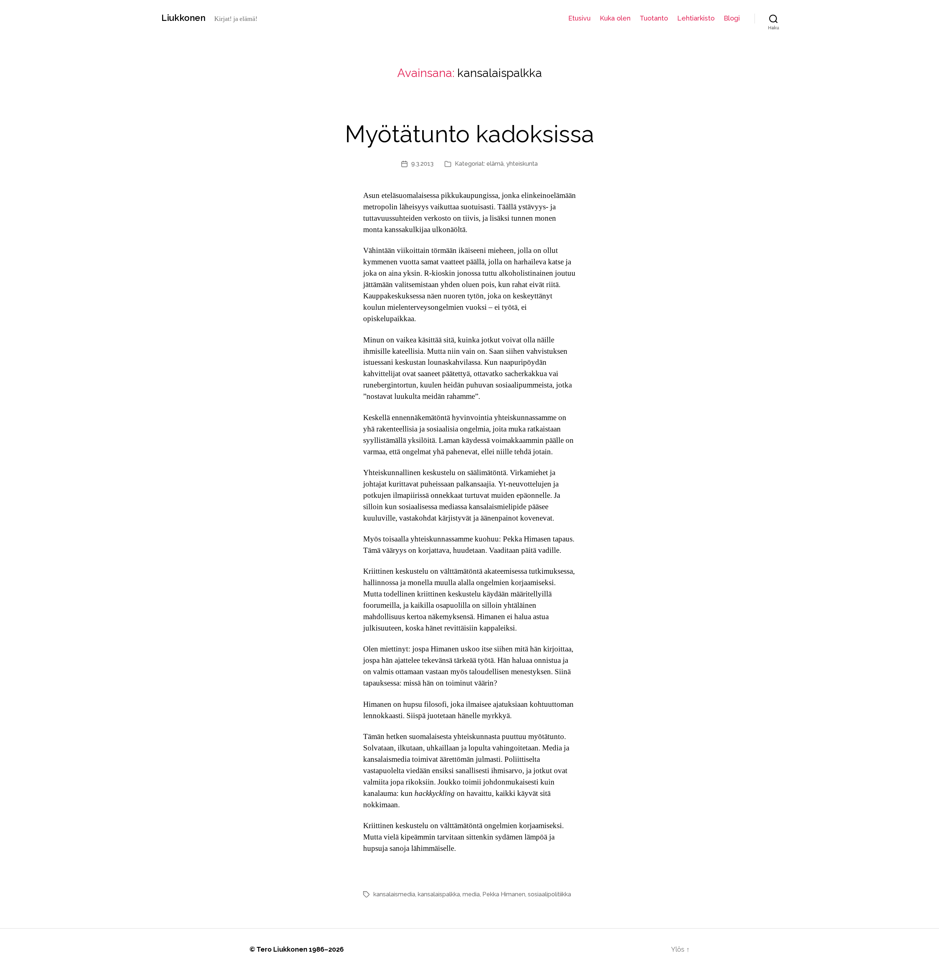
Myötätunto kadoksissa (469, 134)
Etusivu (579, 18)
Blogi (732, 18)
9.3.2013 (422, 163)
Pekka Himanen (503, 894)
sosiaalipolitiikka (549, 894)
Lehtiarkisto (696, 18)
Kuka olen (615, 18)
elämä (495, 163)
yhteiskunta (522, 163)
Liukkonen (183, 18)
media (471, 894)
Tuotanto (654, 18)
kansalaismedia (394, 894)
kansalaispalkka (439, 894)
